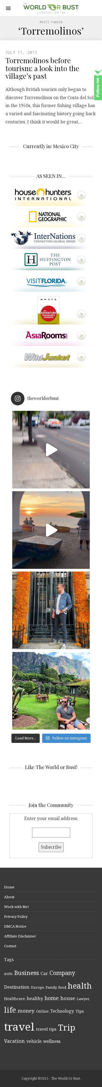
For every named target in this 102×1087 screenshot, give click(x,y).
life (10, 1010)
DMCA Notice (15, 926)
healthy (35, 998)
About (9, 896)
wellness (51, 1041)
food (62, 987)
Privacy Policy (15, 916)
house (67, 998)
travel (19, 1026)
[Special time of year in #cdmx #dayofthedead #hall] (51, 610)
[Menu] (8, 8)
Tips (80, 1011)
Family (51, 987)
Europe (37, 987)
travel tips (46, 1029)
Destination (16, 987)
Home (9, 887)
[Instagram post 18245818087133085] (51, 530)
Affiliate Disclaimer (20, 936)
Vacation (14, 1041)
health (80, 985)
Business (26, 973)
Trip (66, 1027)
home (52, 998)
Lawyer (83, 998)
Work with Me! (16, 906)
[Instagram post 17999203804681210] (51, 449)
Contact (10, 945)
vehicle (34, 1041)
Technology (62, 1011)
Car (44, 973)
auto (8, 973)
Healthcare (14, 998)
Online (42, 1011)
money (26, 1010)
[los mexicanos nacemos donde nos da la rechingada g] (51, 691)
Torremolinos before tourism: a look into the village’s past (42, 68)
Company (62, 973)
